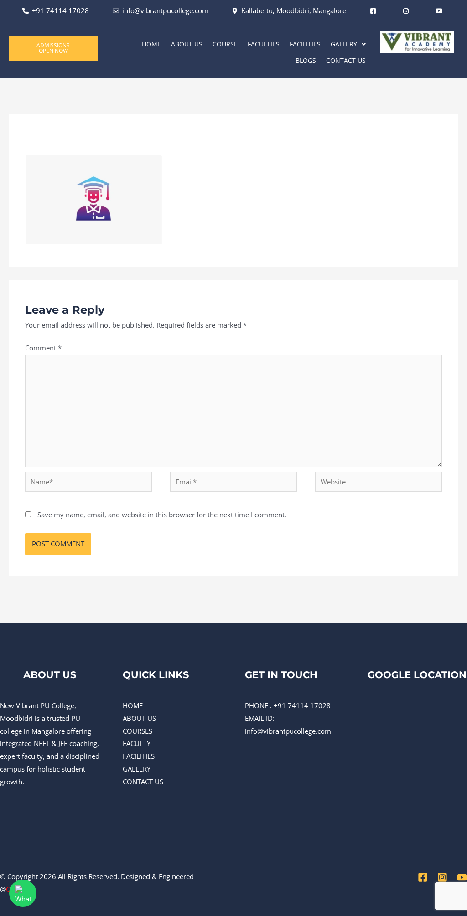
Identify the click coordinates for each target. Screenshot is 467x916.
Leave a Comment (54, 141)
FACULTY (136, 743)
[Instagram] (442, 877)
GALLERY (344, 44)
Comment (43, 347)
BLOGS (306, 60)
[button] (348, 44)
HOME (151, 44)
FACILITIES (305, 44)
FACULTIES (264, 44)
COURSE (225, 44)
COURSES (137, 731)
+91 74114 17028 (302, 705)
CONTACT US (346, 60)
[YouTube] (462, 877)
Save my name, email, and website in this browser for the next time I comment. (161, 514)
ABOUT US (186, 44)
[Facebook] (423, 877)
